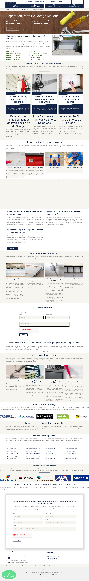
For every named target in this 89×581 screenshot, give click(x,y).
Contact (60, 1)
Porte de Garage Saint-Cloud (12, 460)
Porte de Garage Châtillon (69, 450)
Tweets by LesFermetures (70, 181)
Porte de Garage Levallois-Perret (71, 455)
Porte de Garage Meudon (50, 456)
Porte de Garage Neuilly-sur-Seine (32, 458)
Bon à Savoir (51, 1)
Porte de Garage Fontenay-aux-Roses (33, 453)
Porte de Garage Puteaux (50, 458)
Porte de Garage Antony (11, 448)
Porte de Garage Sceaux (30, 460)
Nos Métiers (29, 1)
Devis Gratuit (13, 248)
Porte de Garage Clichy (49, 451)
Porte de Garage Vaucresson (12, 461)
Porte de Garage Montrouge (70, 456)
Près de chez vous (40, 1)
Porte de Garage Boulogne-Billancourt (14, 450)
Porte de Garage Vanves (69, 460)
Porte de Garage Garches (50, 453)
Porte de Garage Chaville (12, 451)
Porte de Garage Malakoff (12, 456)
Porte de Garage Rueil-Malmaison (71, 458)
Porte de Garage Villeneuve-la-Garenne (52, 461)
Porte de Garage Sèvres (49, 460)
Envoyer (23, 334)
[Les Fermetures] (10, 2)
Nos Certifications (54, 556)
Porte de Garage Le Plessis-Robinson (52, 455)
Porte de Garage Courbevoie (12, 453)
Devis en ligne (53, 558)
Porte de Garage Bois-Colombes (71, 448)
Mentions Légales (58, 572)
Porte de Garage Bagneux (50, 448)
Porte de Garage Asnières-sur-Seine (33, 448)
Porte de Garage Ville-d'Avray (31, 461)
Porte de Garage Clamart (31, 451)
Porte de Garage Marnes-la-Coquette (33, 456)
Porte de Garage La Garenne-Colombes (33, 455)
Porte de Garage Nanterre (12, 458)
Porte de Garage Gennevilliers (70, 453)
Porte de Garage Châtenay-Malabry (52, 450)
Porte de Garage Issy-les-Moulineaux (14, 455)
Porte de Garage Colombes (70, 451)
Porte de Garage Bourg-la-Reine (32, 450)
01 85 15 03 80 (13, 29)
